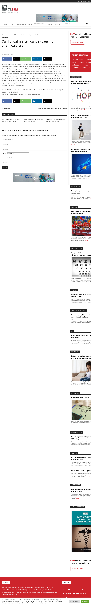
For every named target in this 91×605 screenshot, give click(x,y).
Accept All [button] (85, 601)
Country (4, 153)
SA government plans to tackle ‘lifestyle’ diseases (52, 108)
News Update (9, 35)
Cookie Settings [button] (74, 601)
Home (3, 35)
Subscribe (67, 24)
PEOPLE (50, 24)
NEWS (30, 24)
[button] (87, 24)
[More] (83, 110)
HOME (5, 24)
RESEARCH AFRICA (39, 24)
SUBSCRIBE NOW (77, 42)
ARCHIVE (57, 24)
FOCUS (11, 24)
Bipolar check (6, 108)
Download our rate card (81, 67)
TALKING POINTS (20, 24)
